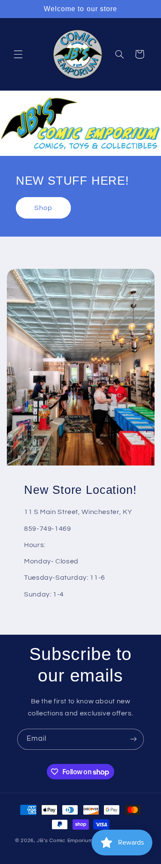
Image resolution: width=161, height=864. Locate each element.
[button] (18, 54)
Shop (43, 207)
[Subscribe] (133, 739)
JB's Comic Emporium (65, 840)
